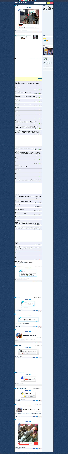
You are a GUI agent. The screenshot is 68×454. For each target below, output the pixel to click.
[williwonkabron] (15, 252)
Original (19, 383)
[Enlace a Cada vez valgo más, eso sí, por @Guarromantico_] (28, 36)
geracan (18, 111)
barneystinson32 (19, 194)
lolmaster (18, 115)
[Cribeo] (26, 0)
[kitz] (15, 173)
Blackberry (23, 383)
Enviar (48, 2)
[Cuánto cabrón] (23, 0)
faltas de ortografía (22, 399)
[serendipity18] (15, 87)
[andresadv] (15, 200)
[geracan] (15, 111)
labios (19, 447)
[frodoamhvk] (15, 208)
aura (47, 64)
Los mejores (39, 2)
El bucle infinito (18, 404)
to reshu (24, 447)
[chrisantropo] (15, 178)
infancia (43, 62)
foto (20, 447)
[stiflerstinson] (15, 95)
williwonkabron (19, 252)
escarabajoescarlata (19, 169)
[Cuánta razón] (19, 0)
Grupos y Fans (45, 9)
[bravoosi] (15, 91)
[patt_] (15, 99)
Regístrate (48, 0)
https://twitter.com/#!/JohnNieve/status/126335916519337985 (22, 323)
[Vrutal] (24, 0)
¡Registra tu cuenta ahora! (18, 263)
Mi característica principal (20, 372)
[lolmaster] (15, 115)
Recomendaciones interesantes (21, 388)
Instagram (49, 9)
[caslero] (15, 212)
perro (51, 63)
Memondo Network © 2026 (50, 69)
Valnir (18, 107)
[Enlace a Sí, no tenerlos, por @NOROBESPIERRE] (17, 36)
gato (45, 66)
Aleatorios (44, 2)
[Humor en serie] (27, 0)
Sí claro (21, 383)
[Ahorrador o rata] (33, 0)
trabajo (47, 61)
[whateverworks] (15, 130)
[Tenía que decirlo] (32, 0)
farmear (48, 63)
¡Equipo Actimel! (18, 345)
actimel (19, 356)
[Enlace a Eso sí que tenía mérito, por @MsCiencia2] (23, 37)
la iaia (25, 447)
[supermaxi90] (15, 157)
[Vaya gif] (31, 0)
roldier (18, 103)
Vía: (15, 323)
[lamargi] (15, 161)
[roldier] (15, 103)
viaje (51, 62)
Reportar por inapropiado (39, 311)
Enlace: (16, 339)
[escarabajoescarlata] (15, 169)
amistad (46, 66)
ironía (48, 66)
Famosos (49, 7)
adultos (46, 63)
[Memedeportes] (20, 0)
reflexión (44, 63)
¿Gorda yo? (18, 297)
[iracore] (15, 204)
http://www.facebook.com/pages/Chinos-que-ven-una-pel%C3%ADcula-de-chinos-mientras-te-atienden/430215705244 (29, 413)
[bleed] (15, 165)
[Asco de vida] (18, 0)
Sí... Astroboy (18, 5)
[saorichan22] (15, 216)
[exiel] (15, 147)
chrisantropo (19, 220)
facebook (19, 399)
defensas (21, 356)
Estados (44, 7)
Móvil (44, 10)
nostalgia (50, 63)
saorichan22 (19, 216)
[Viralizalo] (35, 0)
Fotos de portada (50, 8)
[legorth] (15, 82)
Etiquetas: (17, 356)
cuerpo (48, 62)
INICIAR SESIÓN (51, 0)
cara (43, 66)
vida (43, 65)
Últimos (35, 2)
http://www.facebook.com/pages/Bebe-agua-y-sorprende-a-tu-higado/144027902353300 (26, 339)
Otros (49, 10)
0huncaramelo (37, 388)
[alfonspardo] (15, 242)
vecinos (49, 60)
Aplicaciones (45, 6)
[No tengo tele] (29, 0)
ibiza (50, 62)
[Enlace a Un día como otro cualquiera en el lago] (35, 37)
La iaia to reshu (18, 419)
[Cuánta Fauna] (28, 0)
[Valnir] (15, 107)
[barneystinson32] (15, 120)
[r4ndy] (15, 257)
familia (45, 62)
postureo (47, 62)
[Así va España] (22, 0)
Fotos (44, 8)
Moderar (51, 2)
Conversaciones (50, 6)
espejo (22, 447)
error (44, 66)
